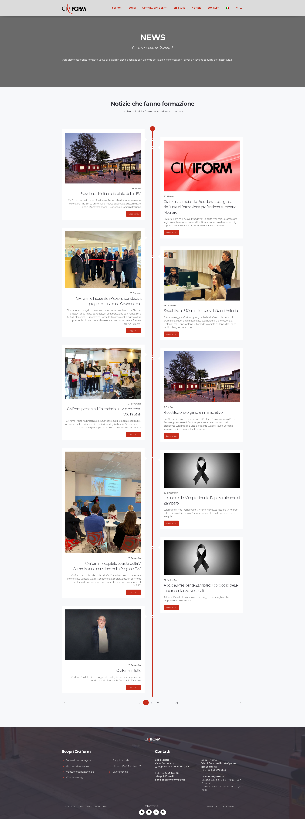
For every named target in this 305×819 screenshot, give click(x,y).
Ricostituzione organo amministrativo (193, 412)
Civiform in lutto (128, 670)
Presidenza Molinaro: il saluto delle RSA (110, 193)
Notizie (196, 8)
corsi (132, 8)
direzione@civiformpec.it (170, 779)
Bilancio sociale (120, 760)
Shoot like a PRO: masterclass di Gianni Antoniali (201, 310)
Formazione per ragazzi (79, 760)
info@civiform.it (164, 776)
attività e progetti (154, 8)
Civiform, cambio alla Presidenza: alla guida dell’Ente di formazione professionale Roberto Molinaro (200, 206)
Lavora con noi (120, 771)
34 (176, 702)
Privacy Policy (228, 806)
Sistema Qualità (213, 806)
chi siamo (180, 8)
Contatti (213, 8)
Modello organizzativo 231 (80, 771)
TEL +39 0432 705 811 (167, 773)
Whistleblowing (74, 777)
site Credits (102, 806)
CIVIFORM (78, 806)
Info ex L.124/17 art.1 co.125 (126, 766)
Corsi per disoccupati (77, 766)
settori (117, 8)
